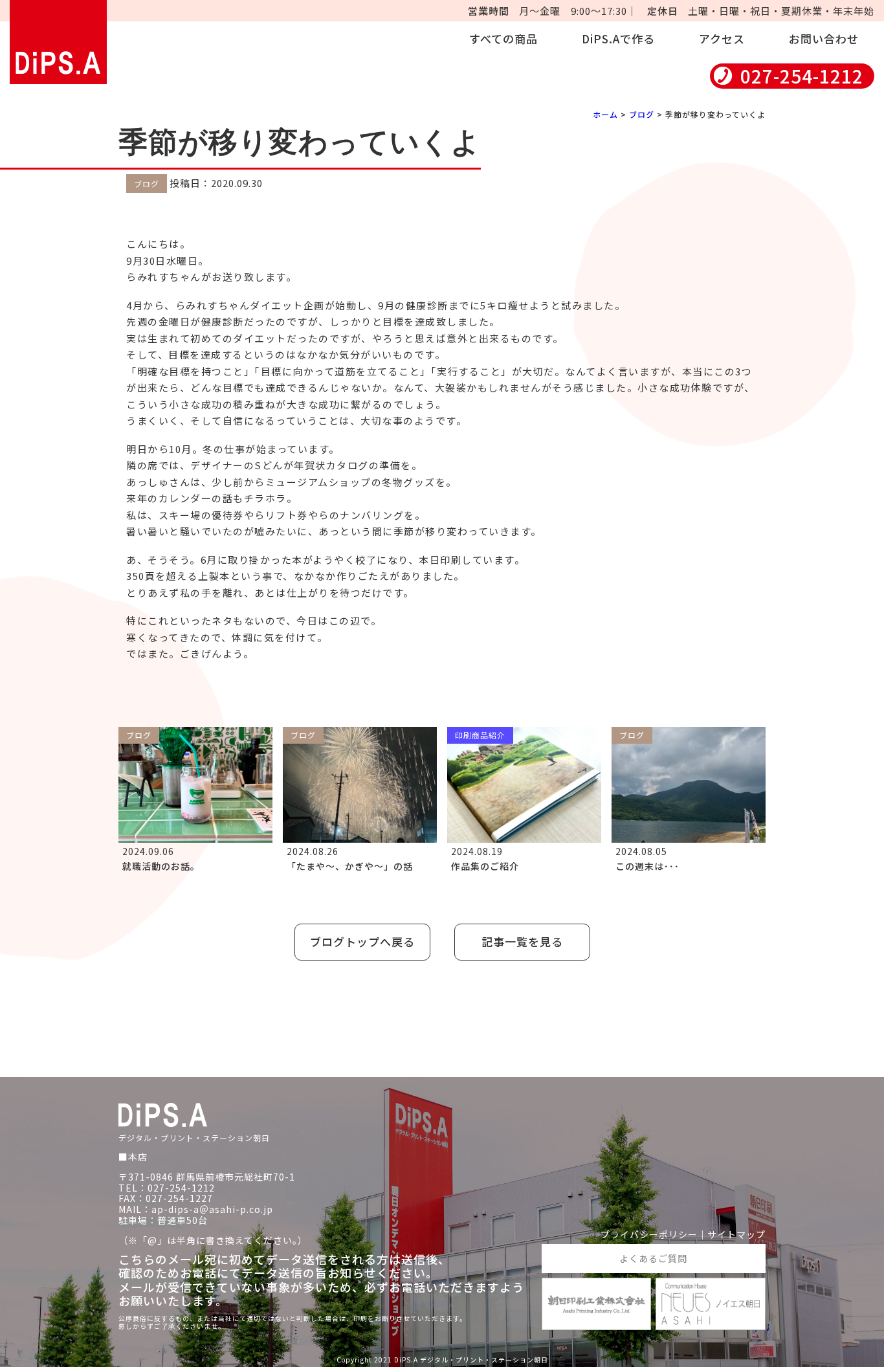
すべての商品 (503, 38)
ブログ (641, 114)
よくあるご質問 (653, 1258)
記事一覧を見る (522, 941)
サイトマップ (736, 1234)
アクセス (722, 38)
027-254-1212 (801, 76)
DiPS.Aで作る (618, 38)
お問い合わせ (824, 38)
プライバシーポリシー (649, 1234)
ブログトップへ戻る (362, 941)
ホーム (605, 114)
